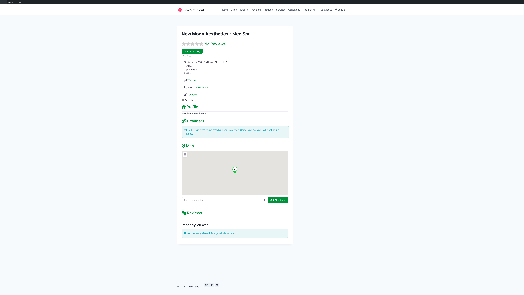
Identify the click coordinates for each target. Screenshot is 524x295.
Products (268, 9)
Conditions (294, 9)
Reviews (194, 213)
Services (280, 9)
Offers (234, 9)
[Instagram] (217, 285)
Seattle (341, 9)
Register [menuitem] (11, 2)
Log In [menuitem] (3, 2)
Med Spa (186, 55)
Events (244, 9)
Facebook (192, 94)
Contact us (326, 9)
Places (224, 9)
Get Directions (277, 200)
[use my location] (264, 200)
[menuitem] (19, 2)
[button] (234, 170)
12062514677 (203, 87)
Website (191, 80)
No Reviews (215, 44)
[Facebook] (206, 285)
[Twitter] (211, 285)
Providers (256, 9)
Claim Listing (192, 51)
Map (190, 146)
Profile (192, 106)
